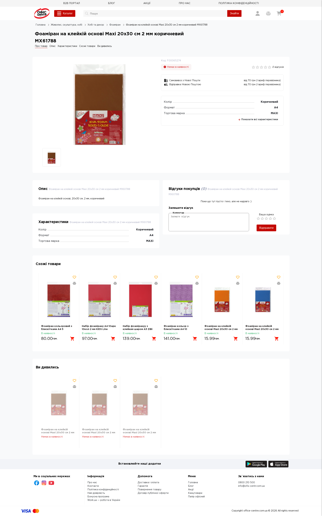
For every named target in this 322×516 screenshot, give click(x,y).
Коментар (178, 213)
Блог (191, 486)
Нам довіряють (96, 493)
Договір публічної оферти (153, 493)
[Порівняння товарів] (268, 13)
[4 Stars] (270, 218)
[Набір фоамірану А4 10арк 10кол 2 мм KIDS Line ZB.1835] (58, 299)
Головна (193, 483)
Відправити (266, 227)
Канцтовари (195, 493)
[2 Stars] (262, 218)
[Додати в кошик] (72, 338)
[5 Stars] (274, 218)
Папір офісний (196, 497)
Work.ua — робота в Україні (103, 500)
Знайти (234, 13)
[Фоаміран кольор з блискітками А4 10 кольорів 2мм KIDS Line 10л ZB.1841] (140, 299)
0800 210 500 (246, 483)
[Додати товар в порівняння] (74, 283)
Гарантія (143, 486)
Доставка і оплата (148, 483)
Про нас (92, 483)
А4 (276, 107)
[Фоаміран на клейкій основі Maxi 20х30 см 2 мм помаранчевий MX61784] (181, 299)
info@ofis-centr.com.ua (251, 486)
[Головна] (41, 13)
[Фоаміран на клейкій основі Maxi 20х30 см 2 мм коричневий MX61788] (58, 403)
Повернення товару (149, 490)
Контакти (93, 486)
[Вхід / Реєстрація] (258, 13)
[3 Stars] (266, 218)
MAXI (274, 113)
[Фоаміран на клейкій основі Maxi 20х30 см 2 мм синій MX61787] (222, 299)
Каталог (68, 13)
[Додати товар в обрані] (74, 277)
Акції (191, 490)
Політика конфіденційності (103, 490)
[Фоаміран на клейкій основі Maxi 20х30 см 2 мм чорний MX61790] (263, 299)
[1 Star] (258, 218)
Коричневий (269, 102)
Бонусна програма (98, 497)
